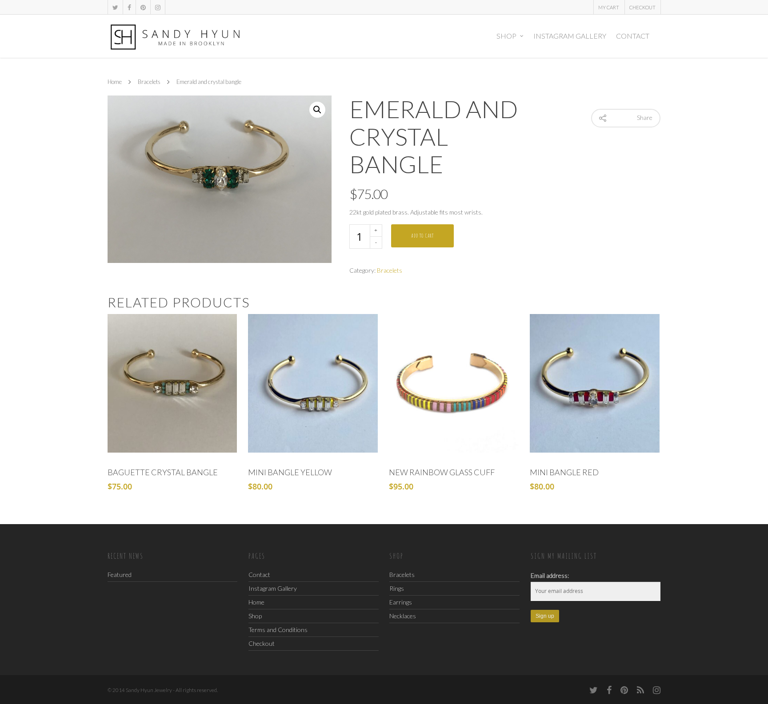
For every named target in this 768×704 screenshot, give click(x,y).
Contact (632, 36)
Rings (396, 588)
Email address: (550, 575)
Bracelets (149, 82)
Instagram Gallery (569, 36)
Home (115, 82)
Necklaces (402, 616)
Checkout (642, 7)
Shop (506, 36)
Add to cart (422, 235)
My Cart (608, 7)
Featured (120, 574)
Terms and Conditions (278, 629)
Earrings (400, 602)
